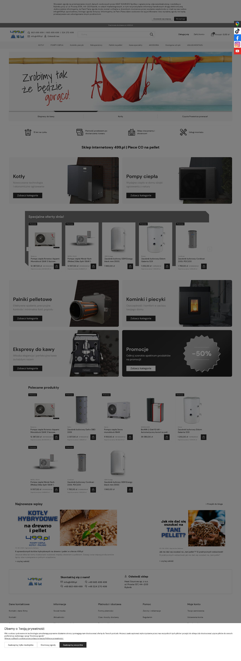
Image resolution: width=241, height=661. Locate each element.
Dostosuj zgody (48, 645)
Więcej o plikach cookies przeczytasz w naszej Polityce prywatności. (34, 638)
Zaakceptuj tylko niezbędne (20, 645)
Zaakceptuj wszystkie (73, 645)
